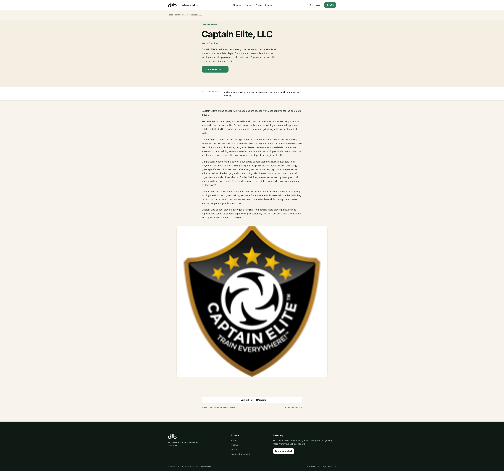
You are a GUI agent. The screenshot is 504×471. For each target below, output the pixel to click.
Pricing (259, 5)
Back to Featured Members (252, 400)
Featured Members (189, 5)
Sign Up (330, 5)
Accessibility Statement (202, 466)
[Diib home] (172, 5)
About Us (237, 5)
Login (318, 5)
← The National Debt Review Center (218, 407)
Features (249, 5)
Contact (268, 5)
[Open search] (310, 5)
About (234, 440)
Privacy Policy (173, 466)
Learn (234, 449)
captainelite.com (215, 69)
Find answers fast (283, 451)
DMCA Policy (186, 466)
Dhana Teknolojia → (293, 407)
